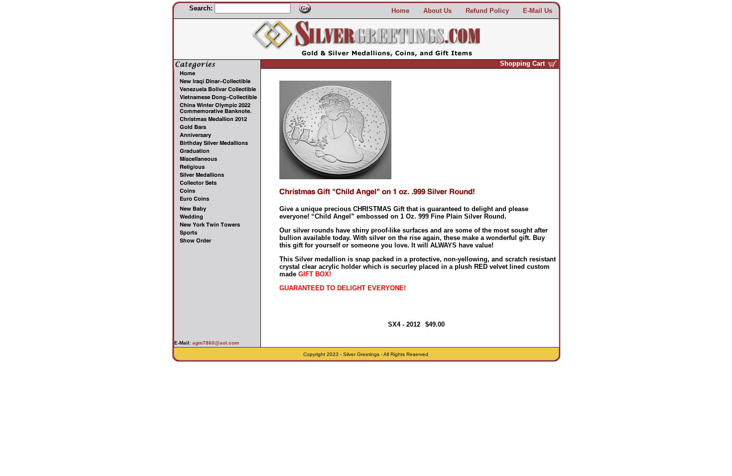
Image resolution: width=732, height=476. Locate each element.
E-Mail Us (537, 10)
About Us (437, 10)
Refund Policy (487, 10)
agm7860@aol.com (215, 343)
